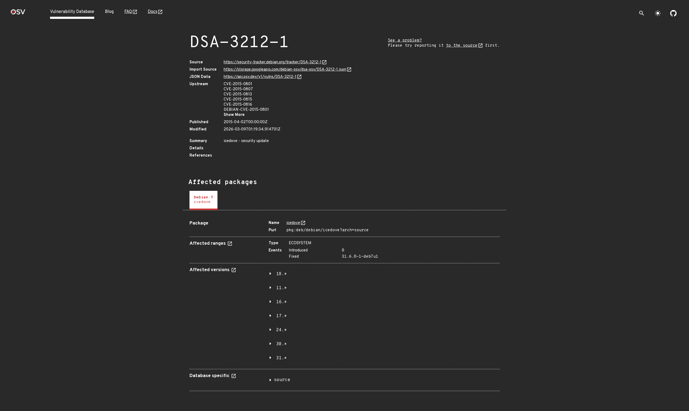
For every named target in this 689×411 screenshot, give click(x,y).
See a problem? (405, 40)
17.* (281, 316)
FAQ (128, 12)
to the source (461, 45)
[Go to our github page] (673, 13)
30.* (281, 344)
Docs (152, 12)
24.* (281, 330)
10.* (281, 274)
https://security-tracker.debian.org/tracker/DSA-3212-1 (272, 62)
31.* (281, 358)
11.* (281, 288)
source (282, 380)
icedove (293, 223)
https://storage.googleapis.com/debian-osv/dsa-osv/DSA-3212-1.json (285, 69)
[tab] (203, 200)
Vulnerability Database (72, 12)
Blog (109, 12)
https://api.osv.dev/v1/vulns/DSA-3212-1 (260, 77)
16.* (281, 302)
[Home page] (18, 13)
